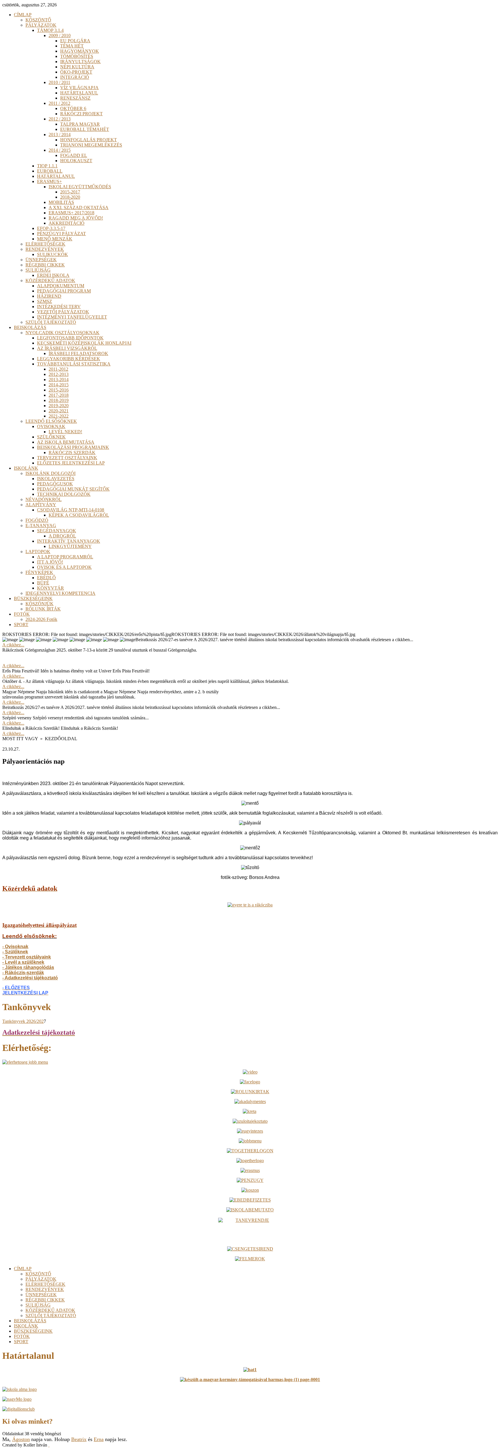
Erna (99, 1439)
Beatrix (79, 1439)
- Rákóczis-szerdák (23, 972)
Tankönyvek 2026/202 (23, 1021)
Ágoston (21, 1439)
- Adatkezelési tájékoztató (30, 977)
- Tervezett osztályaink (26, 957)
